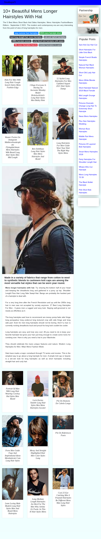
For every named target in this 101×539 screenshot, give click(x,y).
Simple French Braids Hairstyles (88, 58)
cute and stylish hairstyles (54, 37)
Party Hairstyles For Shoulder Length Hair (88, 160)
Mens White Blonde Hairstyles (87, 81)
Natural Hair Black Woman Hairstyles (86, 66)
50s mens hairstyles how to (26, 45)
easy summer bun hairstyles (26, 33)
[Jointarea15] (88, 19)
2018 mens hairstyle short (50, 33)
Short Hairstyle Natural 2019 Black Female (88, 89)
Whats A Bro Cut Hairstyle (85, 168)
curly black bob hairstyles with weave (48, 41)
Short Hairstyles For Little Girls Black (87, 51)
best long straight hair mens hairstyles (26, 37)
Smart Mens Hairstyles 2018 (88, 153)
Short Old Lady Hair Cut (87, 73)
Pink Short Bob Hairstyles (85, 191)
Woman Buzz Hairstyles (84, 130)
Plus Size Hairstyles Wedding (87, 122)
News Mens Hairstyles (88, 116)
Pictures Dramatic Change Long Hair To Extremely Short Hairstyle (88, 107)
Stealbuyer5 (10, 2)
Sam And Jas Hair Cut (88, 45)
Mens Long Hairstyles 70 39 (88, 175)
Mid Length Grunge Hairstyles (87, 96)
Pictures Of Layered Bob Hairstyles (87, 145)
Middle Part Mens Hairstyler (86, 137)
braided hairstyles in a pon (50, 45)
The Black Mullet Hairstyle (86, 183)
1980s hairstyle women (21, 41)
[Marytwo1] (88, 30)
